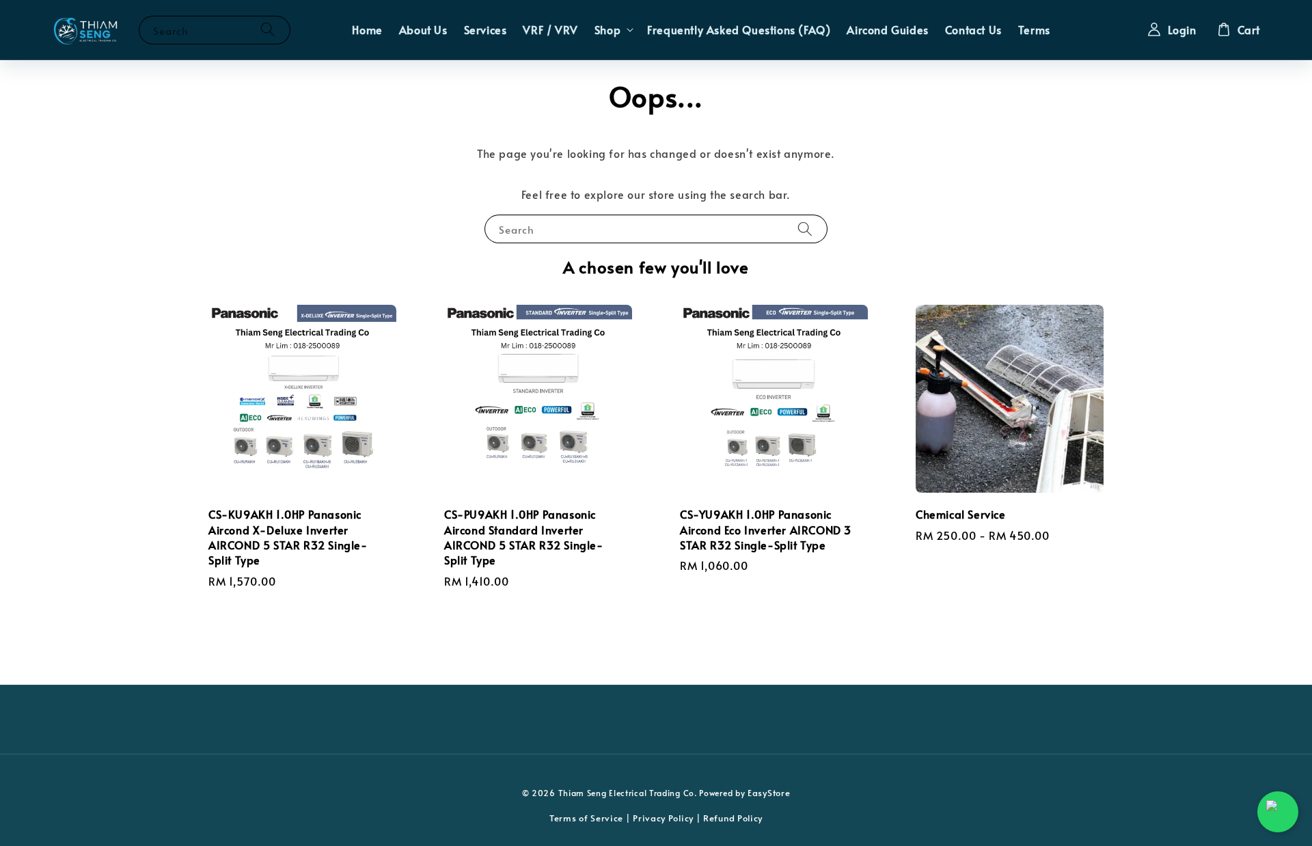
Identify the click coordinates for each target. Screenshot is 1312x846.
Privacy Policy (663, 818)
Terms (1034, 29)
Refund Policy (733, 818)
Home (367, 29)
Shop (607, 30)
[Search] (268, 29)
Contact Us (973, 29)
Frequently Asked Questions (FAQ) (738, 29)
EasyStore (769, 793)
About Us (423, 29)
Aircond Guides (887, 29)
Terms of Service (586, 818)
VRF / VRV (550, 29)
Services (485, 29)
